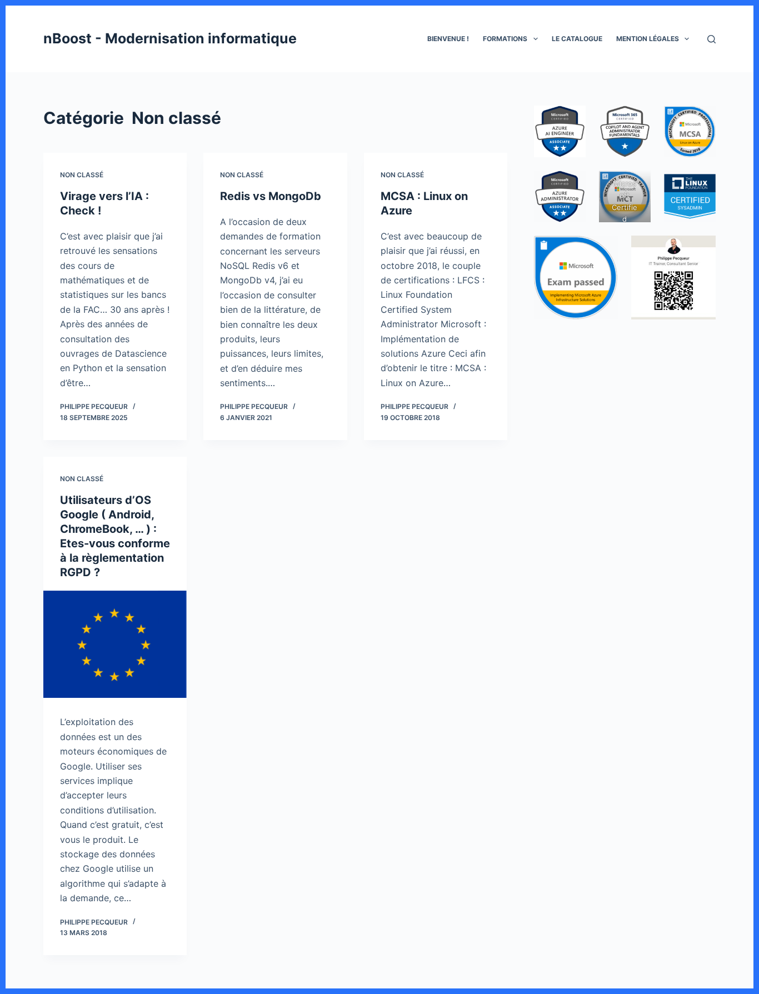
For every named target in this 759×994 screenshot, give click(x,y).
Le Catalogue (577, 38)
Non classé (81, 175)
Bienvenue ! (448, 38)
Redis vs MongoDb (270, 196)
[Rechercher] (711, 39)
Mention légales (647, 38)
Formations (505, 38)
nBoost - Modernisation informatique (170, 38)
